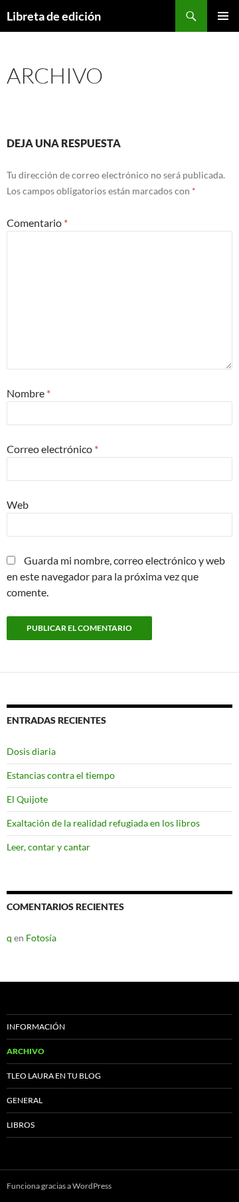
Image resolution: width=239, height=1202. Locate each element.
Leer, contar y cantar (48, 846)
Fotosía (41, 937)
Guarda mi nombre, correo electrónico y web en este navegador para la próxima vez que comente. (116, 576)
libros (21, 1125)
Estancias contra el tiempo (61, 775)
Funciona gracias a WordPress (59, 1186)
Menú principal (223, 16)
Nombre (28, 393)
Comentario (37, 222)
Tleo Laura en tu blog (54, 1076)
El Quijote (27, 799)
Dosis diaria (31, 751)
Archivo (25, 1051)
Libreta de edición (54, 16)
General (24, 1100)
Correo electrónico (52, 448)
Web (18, 504)
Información (36, 1027)
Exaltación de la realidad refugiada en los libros (103, 823)
